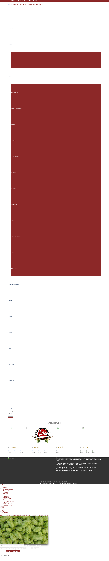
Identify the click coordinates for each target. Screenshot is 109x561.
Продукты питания (7, 505)
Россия (12, 220)
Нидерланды (14, 204)
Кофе (3, 509)
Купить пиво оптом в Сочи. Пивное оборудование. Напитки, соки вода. (24, 515)
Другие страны (14, 268)
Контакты (4, 512)
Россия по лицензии (16, 236)
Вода (3, 507)
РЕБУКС (55, 483)
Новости (4, 511)
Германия (13, 172)
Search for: (10, 411)
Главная (4, 484)
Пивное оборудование (16, 108)
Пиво (3, 488)
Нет (7, 555)
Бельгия (13, 140)
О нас (3, 486)
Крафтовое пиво (15, 92)
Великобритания (15, 156)
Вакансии (13, 60)
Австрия (13, 124)
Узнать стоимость (13, 551)
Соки (3, 506)
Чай (2, 510)
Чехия (12, 252)
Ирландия (13, 188)
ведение (74, 483)
